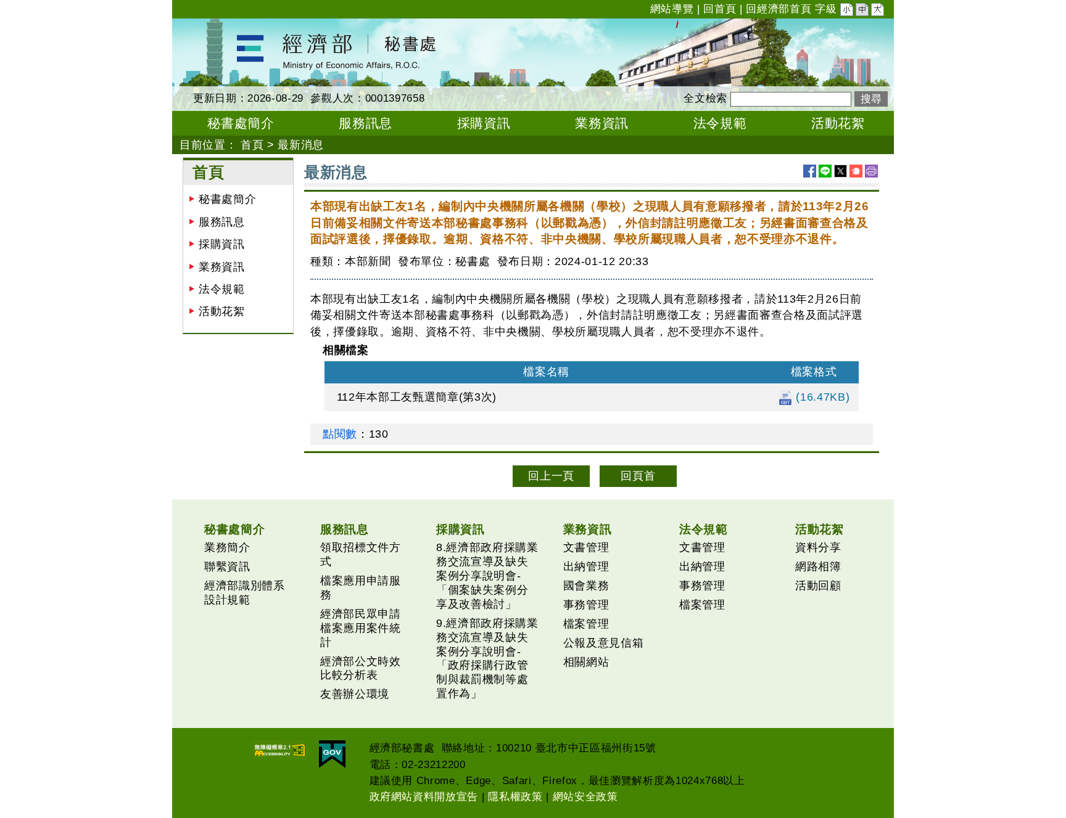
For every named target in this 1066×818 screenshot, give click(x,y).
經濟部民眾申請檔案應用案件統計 (360, 628)
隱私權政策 (515, 797)
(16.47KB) (821, 397)
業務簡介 (227, 547)
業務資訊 (222, 267)
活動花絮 (222, 311)
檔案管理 (586, 624)
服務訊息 (222, 222)
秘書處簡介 (227, 199)
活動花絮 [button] (838, 123)
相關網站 (586, 662)
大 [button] (878, 11)
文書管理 (586, 547)
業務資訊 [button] (602, 123)
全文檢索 (705, 98)
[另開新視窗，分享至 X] (840, 171)
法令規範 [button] (720, 123)
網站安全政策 (585, 797)
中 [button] (863, 11)
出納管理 (586, 566)
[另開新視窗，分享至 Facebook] (809, 171)
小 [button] (847, 11)
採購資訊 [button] (484, 123)
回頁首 (638, 476)
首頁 (252, 145)
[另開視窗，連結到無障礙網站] (279, 749)
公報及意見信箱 (603, 643)
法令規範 (222, 289)
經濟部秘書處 (206, 26)
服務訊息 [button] (365, 123)
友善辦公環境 (354, 694)
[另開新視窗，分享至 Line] (825, 171)
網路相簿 (818, 566)
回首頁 (719, 9)
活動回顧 (818, 585)
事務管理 (586, 605)
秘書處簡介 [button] (240, 123)
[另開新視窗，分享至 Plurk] (856, 171)
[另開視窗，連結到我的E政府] (332, 754)
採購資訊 (222, 244)
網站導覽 (672, 9)
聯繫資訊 (227, 566)
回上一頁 (551, 476)
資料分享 (818, 547)
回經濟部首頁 (778, 9)
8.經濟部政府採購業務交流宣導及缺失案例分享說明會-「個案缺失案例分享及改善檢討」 (487, 575)
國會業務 (586, 585)
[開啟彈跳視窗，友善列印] (871, 171)
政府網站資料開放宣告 (424, 797)
